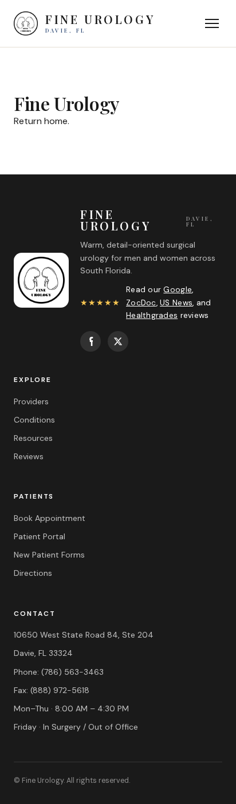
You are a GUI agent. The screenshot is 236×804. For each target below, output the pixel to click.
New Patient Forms (49, 555)
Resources (33, 438)
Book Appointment (49, 518)
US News (176, 303)
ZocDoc (141, 303)
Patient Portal (39, 536)
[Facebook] (90, 341)
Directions (33, 573)
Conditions (34, 420)
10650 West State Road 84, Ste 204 (84, 635)
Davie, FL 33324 (43, 653)
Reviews (29, 456)
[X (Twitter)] (118, 341)
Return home (41, 121)
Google (177, 289)
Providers (31, 401)
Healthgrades (152, 315)
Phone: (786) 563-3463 (59, 672)
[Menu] (212, 23)
